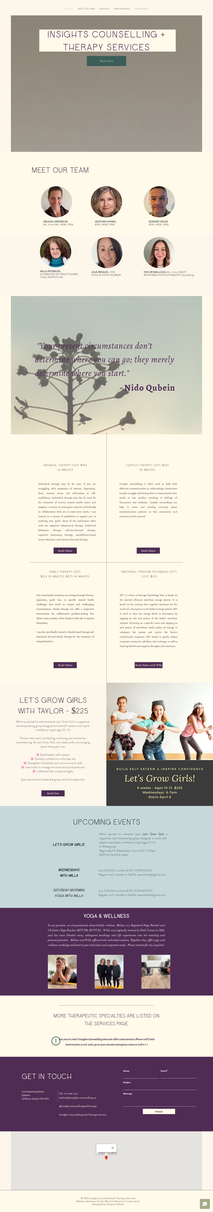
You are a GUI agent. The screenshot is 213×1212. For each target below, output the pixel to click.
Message (127, 1093)
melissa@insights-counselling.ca (77, 1097)
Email (164, 1070)
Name (126, 1070)
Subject (127, 1082)
